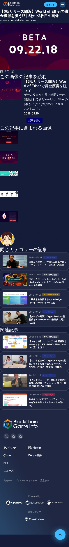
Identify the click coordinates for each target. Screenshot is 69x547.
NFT (5, 462)
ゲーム (7, 455)
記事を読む (34, 120)
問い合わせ (34, 447)
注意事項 (44, 480)
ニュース (8, 470)
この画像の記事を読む (23, 76)
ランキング (9, 447)
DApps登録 (35, 455)
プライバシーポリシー (26, 480)
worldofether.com (23, 20)
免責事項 (7, 480)
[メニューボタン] (63, 5)
